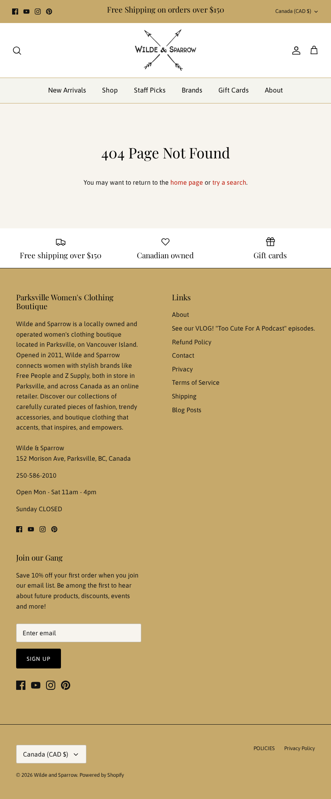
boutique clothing (91, 417)
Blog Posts (186, 409)
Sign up (38, 659)
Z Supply (77, 375)
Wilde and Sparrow (55, 775)
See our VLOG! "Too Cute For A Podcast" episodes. (243, 328)
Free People (34, 375)
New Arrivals (67, 90)
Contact (183, 355)
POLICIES (264, 748)
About (274, 90)
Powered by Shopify (102, 775)
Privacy (182, 369)
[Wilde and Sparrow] (165, 50)
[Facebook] (15, 11)
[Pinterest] (49, 11)
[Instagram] (38, 11)
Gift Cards (233, 90)
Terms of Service (196, 382)
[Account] (294, 50)
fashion (105, 406)
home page (186, 182)
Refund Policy (192, 342)
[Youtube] (26, 11)
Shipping (184, 396)
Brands (192, 90)
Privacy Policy (299, 748)
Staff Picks (150, 90)
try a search (229, 182)
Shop (110, 90)
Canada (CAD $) (293, 11)
